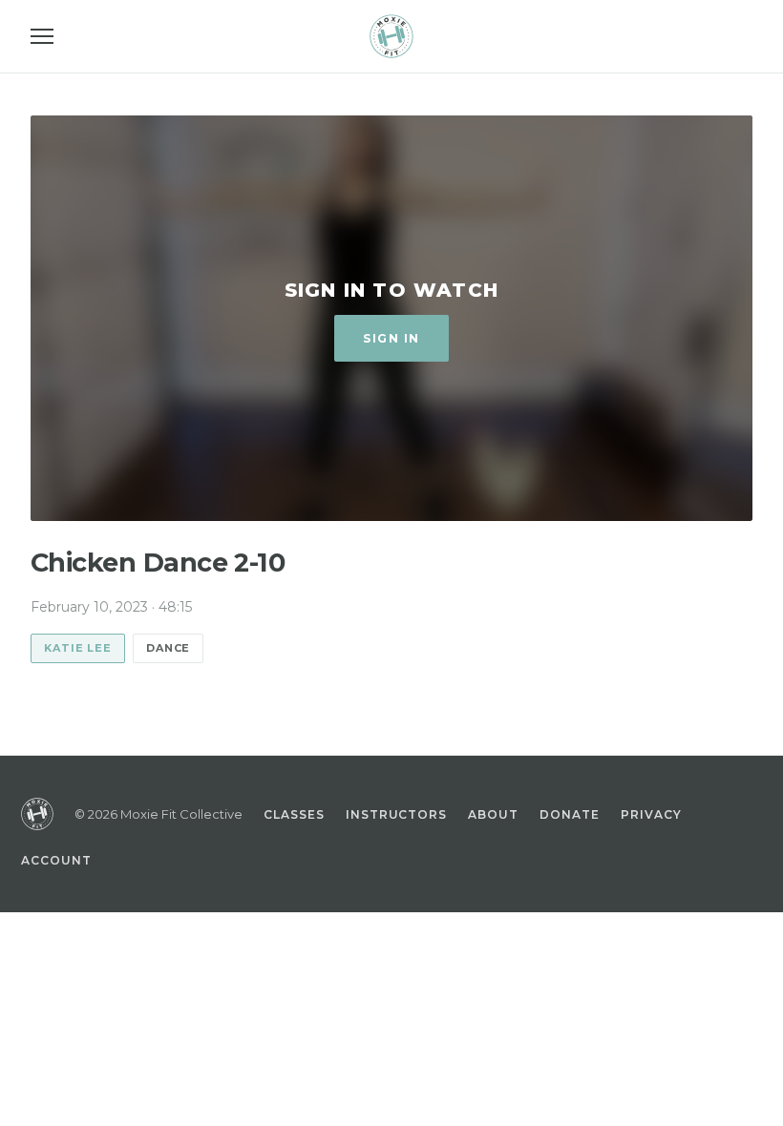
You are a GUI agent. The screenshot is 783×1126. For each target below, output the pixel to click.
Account (56, 860)
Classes (294, 814)
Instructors (397, 814)
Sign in (391, 338)
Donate (570, 814)
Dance (168, 648)
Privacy (651, 814)
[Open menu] (42, 36)
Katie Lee (78, 648)
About (493, 814)
